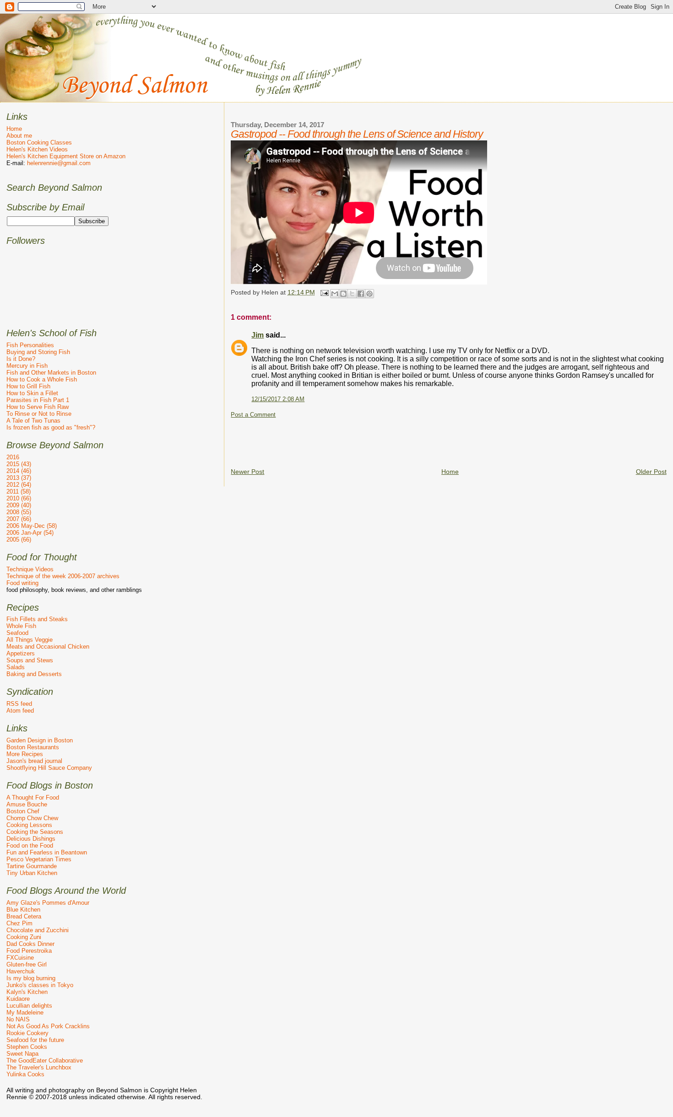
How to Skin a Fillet (32, 393)
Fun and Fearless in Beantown (46, 852)
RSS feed (19, 703)
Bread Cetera (23, 916)
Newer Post (247, 471)
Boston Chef (22, 811)
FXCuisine (20, 957)
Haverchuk (20, 971)
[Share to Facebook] (360, 293)
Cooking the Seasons (34, 831)
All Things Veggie (29, 639)
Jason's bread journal (34, 760)
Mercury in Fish (27, 365)
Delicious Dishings (30, 838)
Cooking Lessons (29, 825)
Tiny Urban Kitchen (31, 873)
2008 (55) (18, 512)
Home (450, 471)
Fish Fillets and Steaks (37, 619)
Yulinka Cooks (25, 1074)
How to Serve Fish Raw (37, 406)
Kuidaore (18, 998)
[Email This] (334, 293)
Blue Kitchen (23, 909)
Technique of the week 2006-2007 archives (62, 576)
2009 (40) (18, 505)
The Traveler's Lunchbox (38, 1067)
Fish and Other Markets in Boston (51, 372)
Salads (15, 667)
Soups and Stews (29, 660)
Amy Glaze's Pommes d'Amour (47, 902)
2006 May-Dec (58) (31, 525)
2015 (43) (18, 464)
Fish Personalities (30, 345)
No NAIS (18, 1019)
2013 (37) (18, 477)
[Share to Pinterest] (369, 293)
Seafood (17, 632)
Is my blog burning (30, 978)
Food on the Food (29, 845)
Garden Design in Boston (39, 740)
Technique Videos (30, 569)
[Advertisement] (397, 439)
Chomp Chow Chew (32, 818)
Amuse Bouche (26, 804)
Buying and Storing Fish (38, 352)
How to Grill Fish (28, 386)
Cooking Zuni (23, 937)
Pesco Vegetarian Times (38, 859)
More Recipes (24, 754)
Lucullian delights (29, 1005)
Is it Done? (20, 358)
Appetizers (20, 653)
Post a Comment (253, 415)
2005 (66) (18, 539)
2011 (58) (18, 491)
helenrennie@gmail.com (59, 163)
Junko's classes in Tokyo (39, 985)
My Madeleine (24, 1012)
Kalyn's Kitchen (27, 991)
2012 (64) (18, 484)
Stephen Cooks (26, 1046)
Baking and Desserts (34, 674)
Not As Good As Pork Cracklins (48, 1026)
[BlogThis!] (343, 293)
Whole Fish (21, 626)
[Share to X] (352, 293)
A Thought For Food (32, 797)
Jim (257, 335)
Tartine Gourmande (31, 866)
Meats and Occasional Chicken (47, 646)
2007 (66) (18, 519)
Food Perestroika (29, 950)
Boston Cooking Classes (39, 142)
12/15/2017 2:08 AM (277, 399)
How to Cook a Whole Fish (41, 379)
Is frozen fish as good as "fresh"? (50, 427)
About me (19, 135)
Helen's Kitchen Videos (37, 149)
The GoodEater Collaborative (44, 1060)
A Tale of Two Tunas (33, 420)
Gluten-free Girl (26, 964)
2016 (12, 457)
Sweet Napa (22, 1053)
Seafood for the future (35, 1039)
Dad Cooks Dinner (30, 943)
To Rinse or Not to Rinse (38, 413)
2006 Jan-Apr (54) (30, 532)
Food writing (22, 583)
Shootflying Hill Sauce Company (49, 767)
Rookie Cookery (27, 1033)
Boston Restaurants (32, 747)
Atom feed (20, 710)
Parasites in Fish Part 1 (37, 400)
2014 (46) (18, 470)
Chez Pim (19, 923)
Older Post (651, 471)
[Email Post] (323, 292)
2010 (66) (18, 498)
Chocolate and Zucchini (37, 930)
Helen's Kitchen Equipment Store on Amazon (65, 156)
